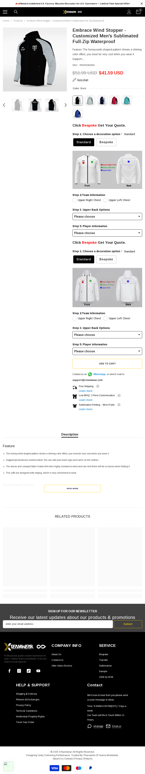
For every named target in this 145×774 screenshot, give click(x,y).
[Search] (16, 12)
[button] (4, 105)
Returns (88, 758)
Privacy (78, 758)
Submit (128, 624)
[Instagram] (19, 671)
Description (69, 434)
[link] (25, 590)
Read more (72, 488)
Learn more (86, 390)
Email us (116, 726)
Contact (67, 758)
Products (18, 20)
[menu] (5, 12)
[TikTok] (28, 671)
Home (6, 20)
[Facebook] (9, 671)
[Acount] (129, 12)
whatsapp (98, 726)
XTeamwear (65, 752)
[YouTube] (38, 671)
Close (141, 3)
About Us (58, 758)
